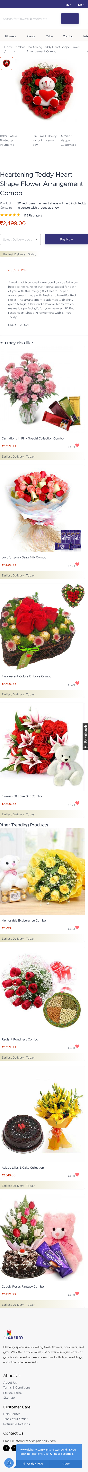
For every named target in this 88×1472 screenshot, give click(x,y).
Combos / (19, 49)
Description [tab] (17, 270)
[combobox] (17, 239)
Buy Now (66, 239)
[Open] (36, 239)
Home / (8, 49)
